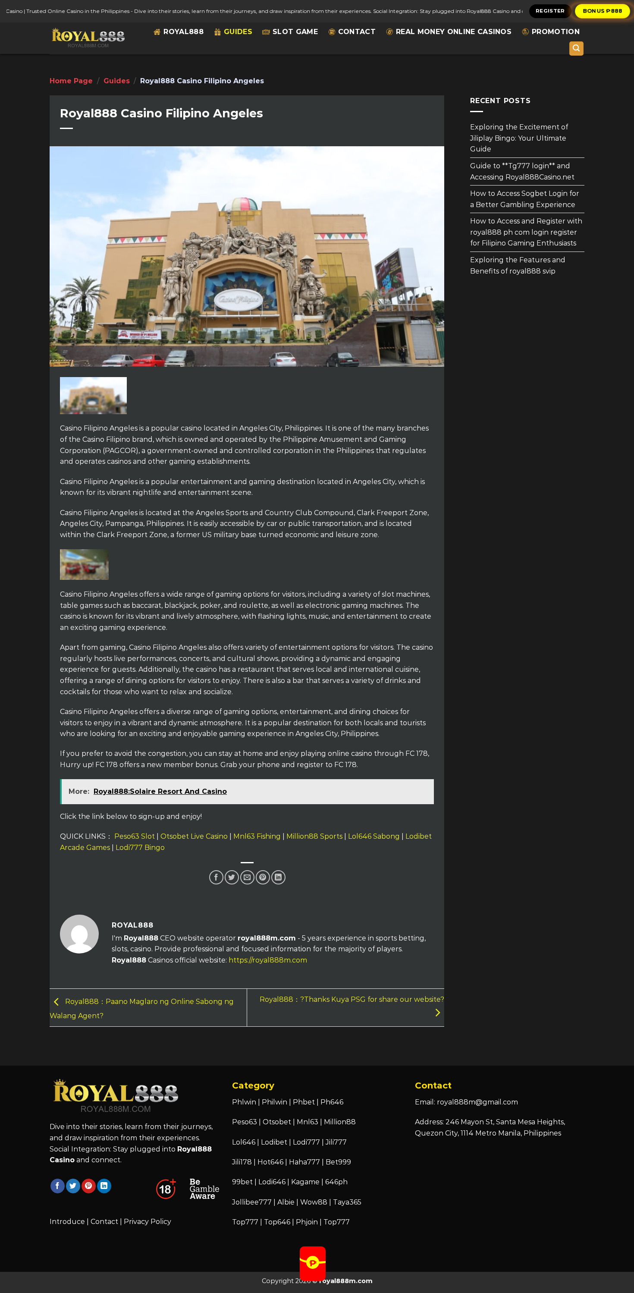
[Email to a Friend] (247, 877)
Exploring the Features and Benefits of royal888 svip (517, 265)
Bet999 (338, 1162)
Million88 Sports (314, 836)
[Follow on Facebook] (57, 1186)
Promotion (556, 32)
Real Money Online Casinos (454, 32)
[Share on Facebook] (216, 877)
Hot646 (270, 1162)
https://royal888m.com (268, 960)
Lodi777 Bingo (140, 847)
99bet (243, 1182)
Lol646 (243, 1142)
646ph (336, 1182)
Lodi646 (272, 1182)
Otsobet (277, 1122)
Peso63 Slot (134, 836)
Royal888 (183, 32)
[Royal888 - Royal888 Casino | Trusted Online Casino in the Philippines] (88, 38)
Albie (286, 1202)
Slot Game (295, 32)
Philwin (274, 1102)
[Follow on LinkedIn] (104, 1186)
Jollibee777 (252, 1202)
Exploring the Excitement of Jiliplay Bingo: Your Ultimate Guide (519, 138)
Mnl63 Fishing (257, 836)
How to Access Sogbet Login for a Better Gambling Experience (524, 199)
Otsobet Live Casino (194, 836)
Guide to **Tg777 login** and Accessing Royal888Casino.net (522, 171)
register (550, 11)
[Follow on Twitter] (73, 1186)
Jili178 (242, 1162)
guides (238, 32)
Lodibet (274, 1142)
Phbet (304, 1102)
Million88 (340, 1122)
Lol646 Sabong (374, 836)
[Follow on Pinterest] (89, 1186)
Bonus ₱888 (602, 11)
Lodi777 (306, 1142)
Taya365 (347, 1202)
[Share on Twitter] (232, 877)
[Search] (576, 48)
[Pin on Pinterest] (263, 877)
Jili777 (336, 1142)
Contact (357, 32)
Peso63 (244, 1122)
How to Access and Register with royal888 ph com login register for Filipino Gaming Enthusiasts (526, 232)
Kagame (305, 1182)
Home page (71, 81)
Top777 (245, 1222)
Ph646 (331, 1102)
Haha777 (304, 1162)
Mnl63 (307, 1122)
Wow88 (313, 1202)
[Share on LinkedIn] (278, 877)
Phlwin (244, 1102)
